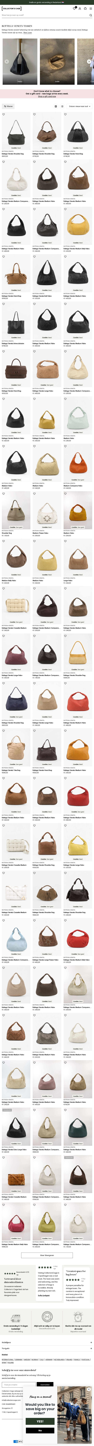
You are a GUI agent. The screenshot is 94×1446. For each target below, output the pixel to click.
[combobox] (47, 15)
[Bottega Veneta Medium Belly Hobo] (78, 226)
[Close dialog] (89, 1389)
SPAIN (4, 1363)
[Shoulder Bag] (16, 510)
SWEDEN (27, 1360)
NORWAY (35, 1360)
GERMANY (49, 1360)
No (40, 1430)
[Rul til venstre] (7, 61)
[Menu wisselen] (90, 8)
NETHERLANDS (59, 1360)
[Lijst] (62, 106)
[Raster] (56, 106)
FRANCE (77, 1360)
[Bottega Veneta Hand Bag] (78, 131)
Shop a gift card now (47, 96)
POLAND (11, 1363)
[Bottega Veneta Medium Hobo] (47, 178)
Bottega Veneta (7, 151)
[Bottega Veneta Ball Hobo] (47, 273)
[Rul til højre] (89, 61)
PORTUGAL (86, 1360)
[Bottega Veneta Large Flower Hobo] (47, 937)
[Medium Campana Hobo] (78, 463)
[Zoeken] (90, 15)
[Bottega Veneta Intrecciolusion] (16, 320)
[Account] (79, 8)
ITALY (42, 1360)
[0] (74, 8)
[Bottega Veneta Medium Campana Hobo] (16, 178)
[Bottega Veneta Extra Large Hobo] (16, 1127)
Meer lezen (28, 33)
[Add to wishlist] (3, 114)
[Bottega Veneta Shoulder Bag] (16, 131)
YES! (40, 1421)
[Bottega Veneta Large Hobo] (47, 368)
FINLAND (69, 1360)
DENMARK (18, 1360)
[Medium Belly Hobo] (16, 558)
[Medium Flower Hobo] (47, 510)
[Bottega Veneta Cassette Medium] (16, 605)
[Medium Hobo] (78, 415)
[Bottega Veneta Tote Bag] (16, 747)
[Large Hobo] (78, 558)
